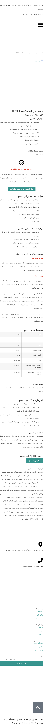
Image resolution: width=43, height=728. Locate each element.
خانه (42, 53)
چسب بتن (36, 53)
